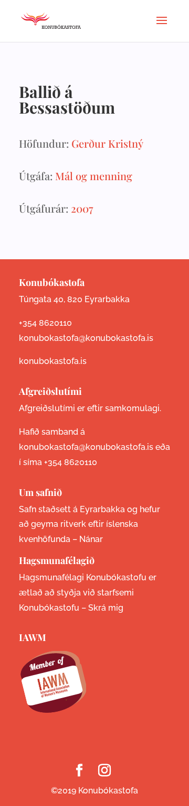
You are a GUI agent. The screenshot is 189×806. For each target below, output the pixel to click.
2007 (82, 208)
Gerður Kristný (107, 143)
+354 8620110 (45, 323)
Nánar (91, 539)
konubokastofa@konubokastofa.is (86, 338)
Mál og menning (93, 176)
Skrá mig (105, 608)
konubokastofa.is (53, 361)
